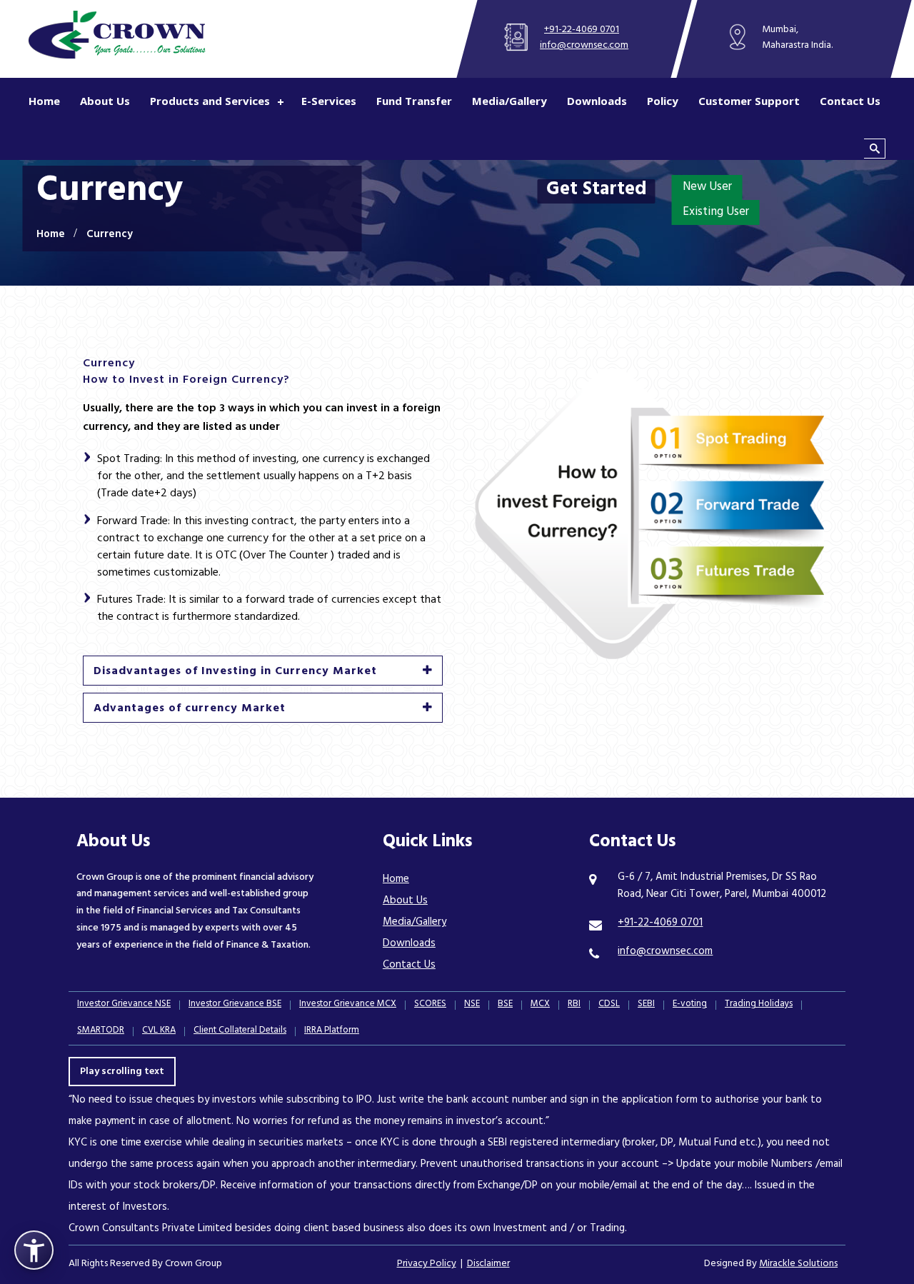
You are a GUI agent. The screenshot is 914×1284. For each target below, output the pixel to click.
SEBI (646, 1005)
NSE (472, 1005)
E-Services (328, 101)
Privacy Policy (426, 1264)
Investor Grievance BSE (235, 1005)
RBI (574, 1005)
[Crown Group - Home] (116, 34)
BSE (505, 1005)
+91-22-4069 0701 (581, 30)
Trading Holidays (759, 1005)
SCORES (430, 1005)
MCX (540, 1005)
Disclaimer (488, 1264)
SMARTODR (100, 1031)
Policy (662, 101)
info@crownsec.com (584, 46)
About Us (105, 101)
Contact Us (850, 101)
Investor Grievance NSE (124, 1005)
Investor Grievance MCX (347, 1005)
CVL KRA (159, 1031)
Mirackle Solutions (798, 1264)
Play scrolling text (122, 1072)
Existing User (716, 212)
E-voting (690, 1005)
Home (44, 101)
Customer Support (749, 101)
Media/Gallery (509, 101)
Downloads (597, 101)
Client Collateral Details (240, 1031)
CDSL (609, 1005)
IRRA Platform (331, 1031)
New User (707, 187)
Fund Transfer (414, 101)
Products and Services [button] (210, 101)
